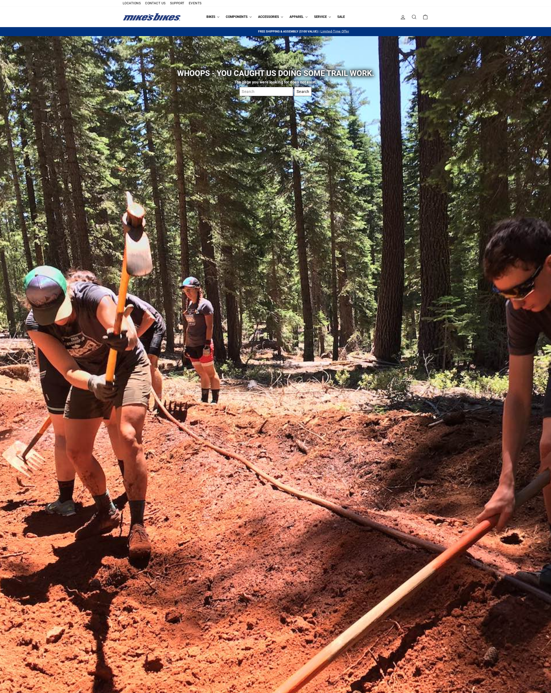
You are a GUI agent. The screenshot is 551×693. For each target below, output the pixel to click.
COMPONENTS (237, 17)
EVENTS (195, 3)
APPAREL (296, 17)
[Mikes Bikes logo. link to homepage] (152, 17)
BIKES (211, 17)
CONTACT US (155, 3)
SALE (341, 17)
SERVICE (321, 17)
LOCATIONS (132, 3)
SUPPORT (177, 3)
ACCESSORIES (269, 17)
